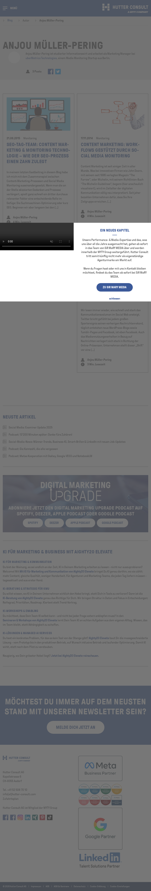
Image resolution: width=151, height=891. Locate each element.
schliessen (114, 298)
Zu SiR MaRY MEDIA (115, 287)
